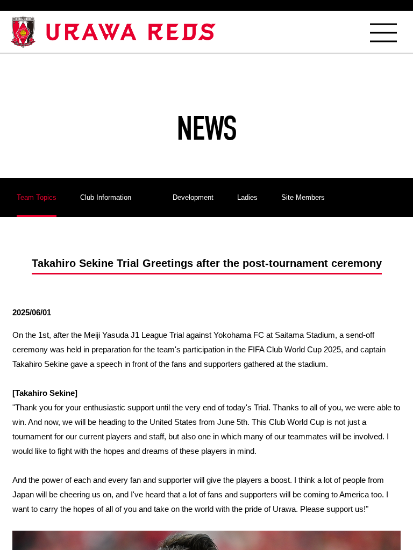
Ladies (247, 197)
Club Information (105, 197)
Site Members (303, 197)
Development (193, 197)
